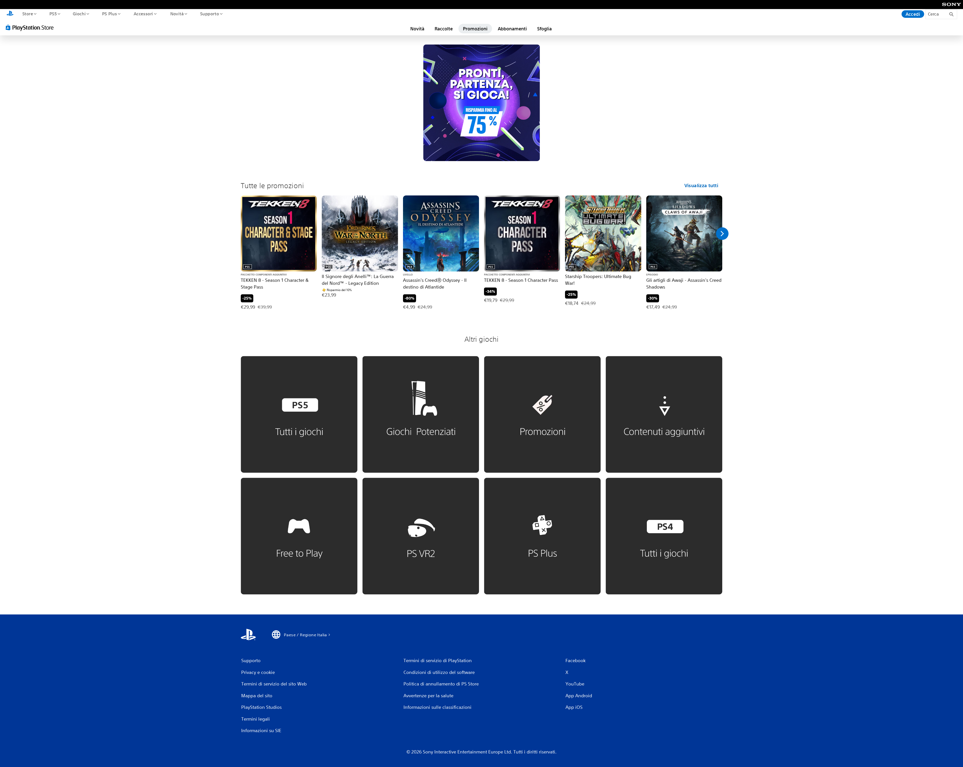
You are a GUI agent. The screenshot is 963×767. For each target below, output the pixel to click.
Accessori (143, 13)
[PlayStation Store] (31, 27)
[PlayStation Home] (10, 14)
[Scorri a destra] (722, 233)
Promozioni (475, 28)
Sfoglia (544, 28)
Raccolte (444, 28)
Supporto (209, 13)
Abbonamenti (512, 28)
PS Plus (109, 13)
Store (27, 13)
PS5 (53, 13)
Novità (177, 13)
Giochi (79, 13)
